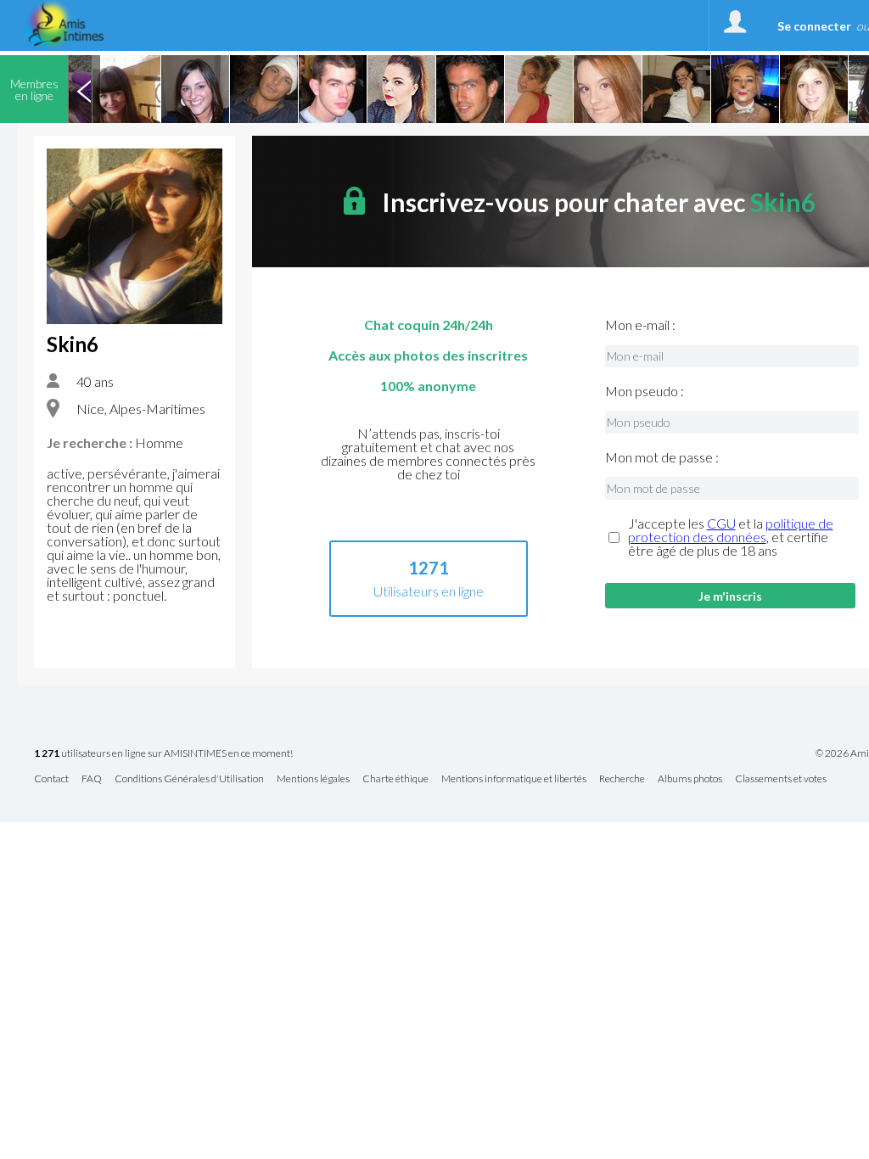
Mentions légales (313, 779)
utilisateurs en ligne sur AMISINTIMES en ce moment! (163, 753)
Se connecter (814, 26)
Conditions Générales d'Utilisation (189, 779)
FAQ (91, 779)
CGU (721, 523)
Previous (84, 89)
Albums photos (690, 779)
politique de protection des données (730, 530)
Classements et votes (781, 779)
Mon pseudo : (644, 391)
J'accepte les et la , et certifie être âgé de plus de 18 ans (730, 537)
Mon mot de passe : (662, 457)
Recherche (622, 779)
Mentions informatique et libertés (513, 779)
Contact (51, 779)
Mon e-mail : (640, 325)
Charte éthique (395, 779)
